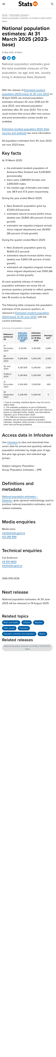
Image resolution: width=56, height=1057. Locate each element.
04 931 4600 (9, 561)
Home (5, 15)
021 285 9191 (9, 536)
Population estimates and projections (19, 634)
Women (42, 634)
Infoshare (12, 442)
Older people (9, 628)
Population (23, 628)
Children (26, 622)
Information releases (19, 15)
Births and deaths (11, 622)
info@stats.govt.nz (12, 565)
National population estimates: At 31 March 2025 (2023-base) (27, 647)
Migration (39, 622)
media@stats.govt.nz (13, 532)
